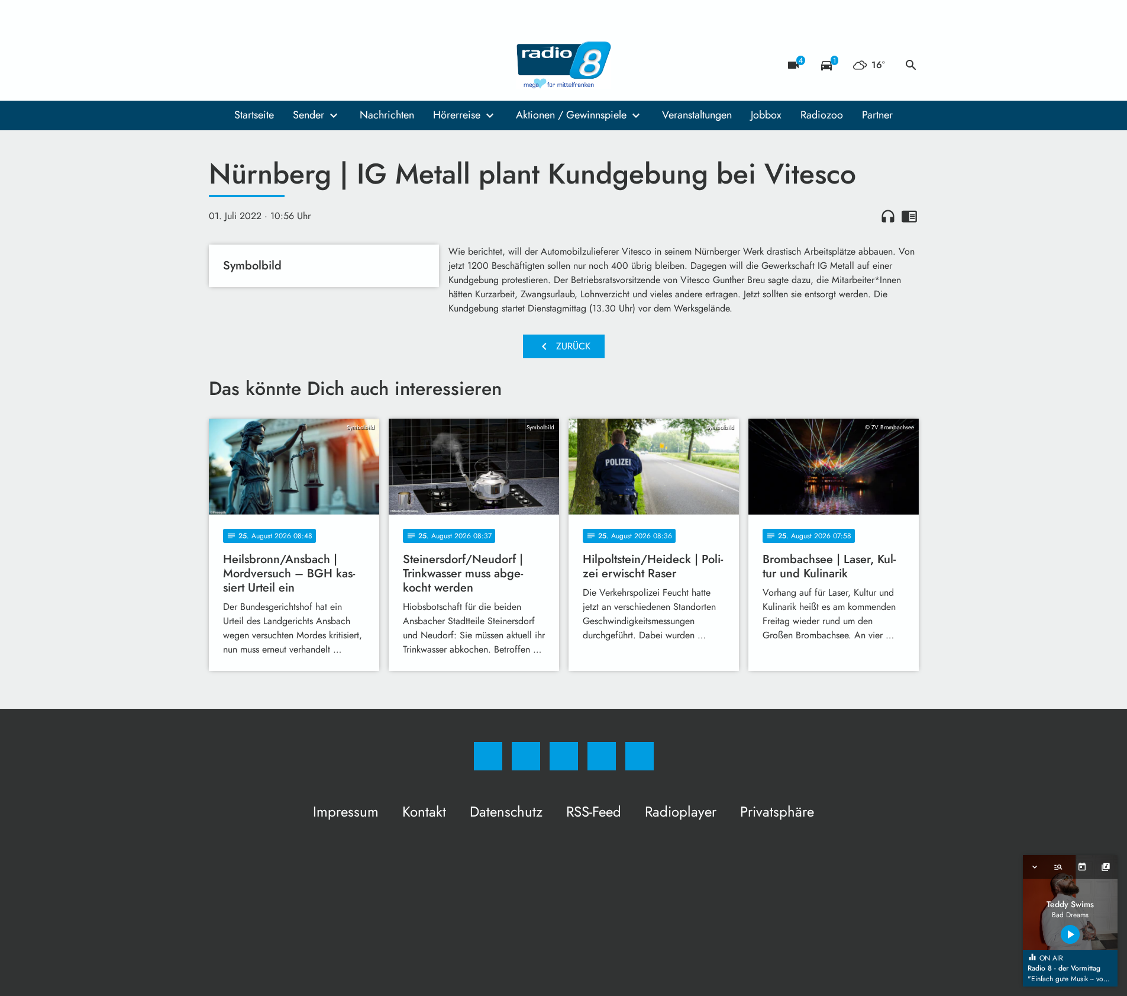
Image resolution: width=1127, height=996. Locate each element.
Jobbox (766, 115)
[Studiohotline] (291, 65)
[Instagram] (244, 65)
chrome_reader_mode (909, 216)
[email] (315, 65)
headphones (888, 216)
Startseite (254, 115)
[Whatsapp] (268, 65)
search (911, 65)
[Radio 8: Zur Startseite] (564, 65)
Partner (877, 115)
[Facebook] (220, 65)
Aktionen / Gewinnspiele (571, 115)
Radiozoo (821, 115)
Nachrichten (387, 115)
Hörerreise (456, 115)
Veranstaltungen (697, 115)
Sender (308, 115)
